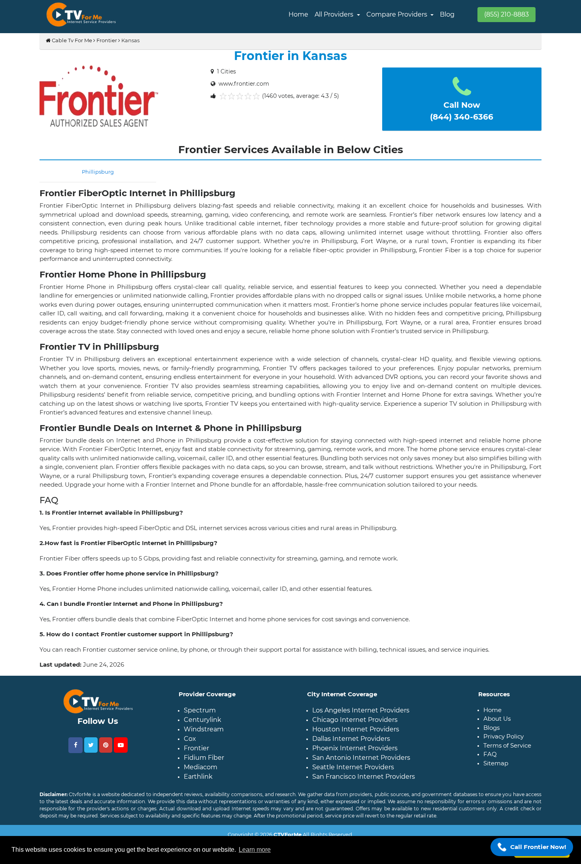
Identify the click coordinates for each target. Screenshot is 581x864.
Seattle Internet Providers (353, 767)
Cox (190, 738)
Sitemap (495, 763)
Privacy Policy (503, 736)
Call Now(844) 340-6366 (461, 111)
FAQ (490, 754)
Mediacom (200, 767)
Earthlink (198, 776)
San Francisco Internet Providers (363, 776)
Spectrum (200, 710)
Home (298, 14)
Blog (447, 14)
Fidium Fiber (204, 757)
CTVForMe (288, 834)
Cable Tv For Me (71, 40)
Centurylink (202, 719)
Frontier (106, 40)
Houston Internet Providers (355, 729)
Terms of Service (507, 745)
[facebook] (75, 745)
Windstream (204, 729)
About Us (497, 718)
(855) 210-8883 (506, 14)
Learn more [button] (255, 849)
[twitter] (91, 745)
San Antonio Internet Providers (361, 757)
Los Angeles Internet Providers (360, 710)
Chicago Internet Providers (355, 719)
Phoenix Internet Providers (355, 748)
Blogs (491, 727)
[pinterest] (105, 745)
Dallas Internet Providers (351, 738)
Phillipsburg (98, 172)
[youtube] (121, 745)
